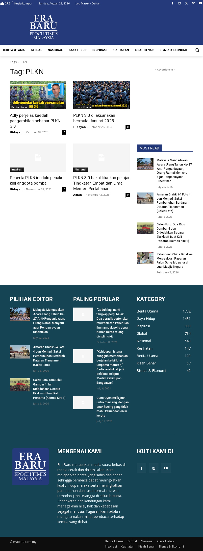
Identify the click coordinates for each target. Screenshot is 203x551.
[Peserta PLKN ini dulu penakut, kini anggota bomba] (38, 158)
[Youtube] (200, 3)
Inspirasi (17, 169)
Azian (77, 194)
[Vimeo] (193, 3)
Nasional (80, 169)
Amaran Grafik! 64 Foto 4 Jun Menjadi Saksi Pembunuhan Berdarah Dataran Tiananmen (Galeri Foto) (174, 203)
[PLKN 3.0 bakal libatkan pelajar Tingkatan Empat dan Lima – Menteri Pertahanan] (101, 158)
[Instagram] (179, 3)
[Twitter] (186, 3)
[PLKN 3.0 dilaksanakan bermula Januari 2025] (101, 95)
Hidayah (16, 132)
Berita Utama (19, 107)
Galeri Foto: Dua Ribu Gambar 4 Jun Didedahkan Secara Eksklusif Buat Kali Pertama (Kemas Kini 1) (173, 233)
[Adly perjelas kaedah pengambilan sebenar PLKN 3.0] (38, 95)
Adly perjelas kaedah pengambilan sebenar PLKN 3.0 (35, 121)
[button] (197, 50)
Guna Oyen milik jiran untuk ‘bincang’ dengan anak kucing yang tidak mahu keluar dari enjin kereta (113, 406)
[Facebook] (173, 3)
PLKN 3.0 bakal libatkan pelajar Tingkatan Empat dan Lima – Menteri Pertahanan (101, 183)
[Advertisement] (165, 97)
